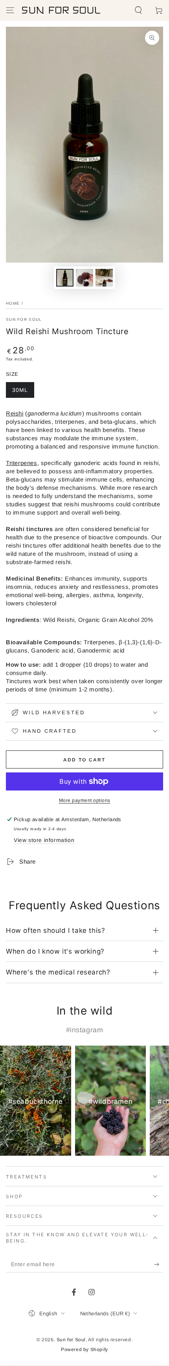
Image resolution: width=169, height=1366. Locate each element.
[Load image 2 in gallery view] (84, 278)
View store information (44, 840)
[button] (138, 10)
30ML (20, 390)
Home (13, 303)
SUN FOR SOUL (24, 319)
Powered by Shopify (84, 1349)
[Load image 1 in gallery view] (64, 278)
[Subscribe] (158, 1264)
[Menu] (10, 10)
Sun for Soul (71, 1339)
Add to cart (84, 760)
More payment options (84, 800)
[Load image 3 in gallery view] (104, 278)
